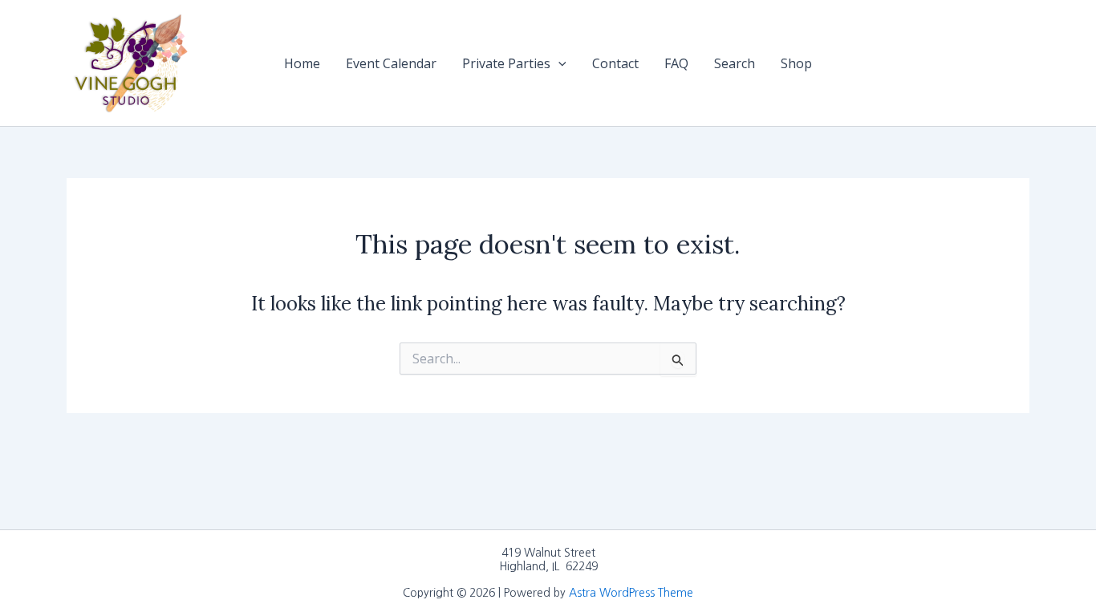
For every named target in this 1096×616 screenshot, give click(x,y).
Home (302, 63)
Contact (615, 63)
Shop (796, 63)
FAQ (676, 63)
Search (734, 63)
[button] (558, 63)
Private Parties (506, 63)
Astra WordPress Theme (631, 592)
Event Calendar (391, 63)
